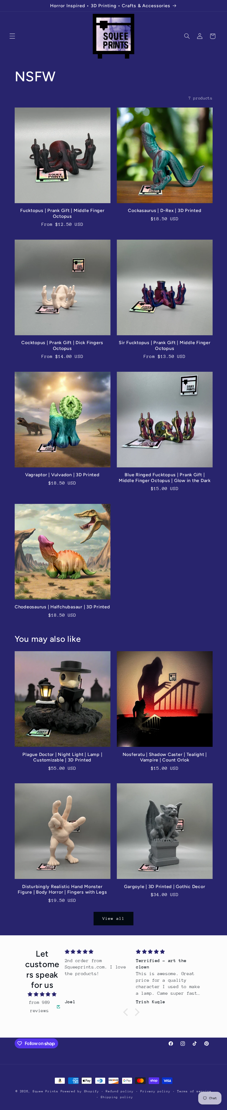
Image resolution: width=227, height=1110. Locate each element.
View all (113, 918)
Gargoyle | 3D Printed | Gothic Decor (164, 886)
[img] (42, 994)
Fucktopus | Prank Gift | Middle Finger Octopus (62, 213)
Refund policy (120, 1091)
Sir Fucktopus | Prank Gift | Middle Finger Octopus (165, 345)
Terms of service (194, 1091)
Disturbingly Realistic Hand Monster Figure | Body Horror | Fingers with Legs (62, 889)
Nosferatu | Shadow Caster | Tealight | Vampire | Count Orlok (165, 757)
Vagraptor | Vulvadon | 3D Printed (62, 474)
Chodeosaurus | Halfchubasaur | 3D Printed (62, 606)
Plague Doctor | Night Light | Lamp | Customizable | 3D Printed (62, 757)
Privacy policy (155, 1091)
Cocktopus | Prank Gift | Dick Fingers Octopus (62, 345)
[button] (12, 36)
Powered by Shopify (80, 1091)
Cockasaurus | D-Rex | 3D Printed (164, 210)
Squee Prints (45, 1091)
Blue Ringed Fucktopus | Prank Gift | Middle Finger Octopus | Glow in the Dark (165, 477)
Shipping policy (117, 1097)
